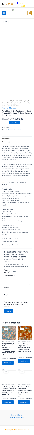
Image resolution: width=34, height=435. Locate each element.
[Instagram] (12, 4)
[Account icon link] (3, 4)
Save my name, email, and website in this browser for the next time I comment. (16, 304)
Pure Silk (9, 101)
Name (6, 287)
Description (6, 138)
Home (3, 101)
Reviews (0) (6, 142)
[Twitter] (9, 4)
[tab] (17, 138)
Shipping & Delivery (17, 415)
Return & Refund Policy (17, 417)
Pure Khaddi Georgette (20, 101)
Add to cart (14, 122)
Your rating (7, 271)
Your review (9, 275)
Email (6, 295)
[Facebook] (6, 4)
